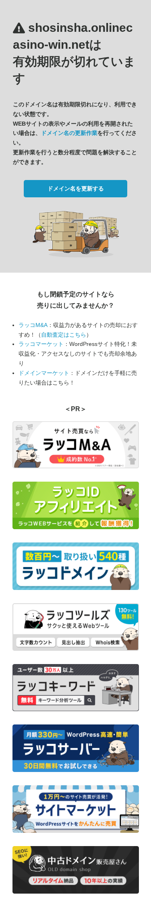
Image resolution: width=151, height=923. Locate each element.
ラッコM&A (33, 325)
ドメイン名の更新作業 (69, 133)
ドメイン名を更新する (76, 188)
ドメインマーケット (44, 373)
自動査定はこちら (63, 334)
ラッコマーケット (41, 344)
